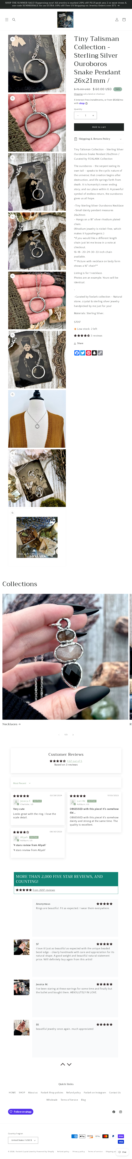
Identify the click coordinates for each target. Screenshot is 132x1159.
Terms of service (95, 1152)
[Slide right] (73, 734)
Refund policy (73, 1092)
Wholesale (51, 1100)
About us (33, 1092)
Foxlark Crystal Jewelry (26, 1152)
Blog (83, 1100)
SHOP (22, 1092)
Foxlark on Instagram (95, 1092)
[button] (6, 19)
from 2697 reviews (44, 890)
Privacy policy (79, 1152)
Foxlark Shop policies (52, 1092)
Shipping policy (112, 1152)
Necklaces (9, 724)
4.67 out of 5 (74, 761)
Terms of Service (69, 1100)
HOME (12, 1092)
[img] (21, 796)
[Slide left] (58, 734)
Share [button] (80, 343)
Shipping (78, 94)
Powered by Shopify (45, 1152)
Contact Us (115, 1092)
